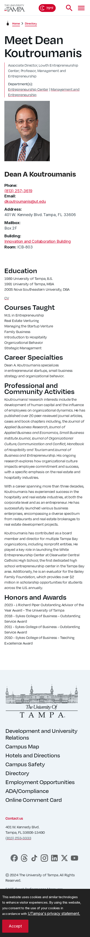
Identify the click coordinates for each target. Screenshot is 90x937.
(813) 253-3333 (18, 837)
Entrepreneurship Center (28, 89)
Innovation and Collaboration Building (37, 241)
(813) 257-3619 (18, 191)
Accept (15, 926)
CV (6, 297)
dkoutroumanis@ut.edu (25, 201)
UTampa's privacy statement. (54, 913)
